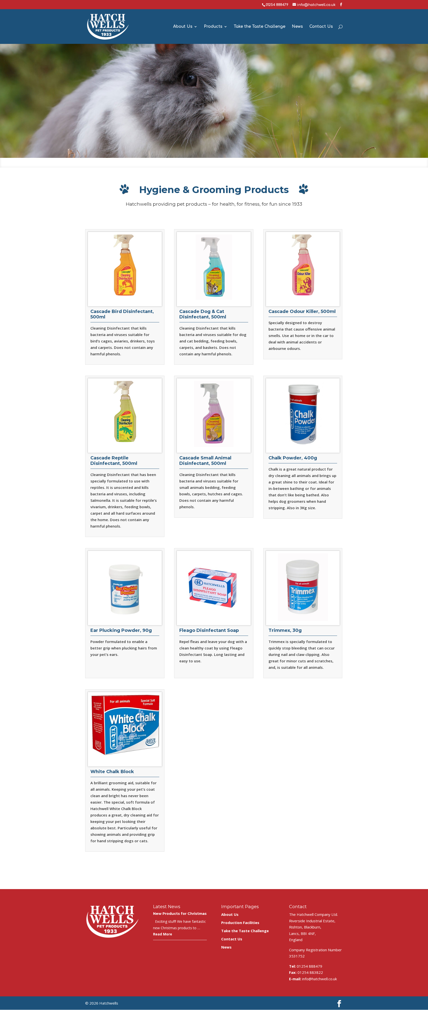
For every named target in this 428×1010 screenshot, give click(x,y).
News (297, 27)
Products (213, 27)
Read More (162, 934)
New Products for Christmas (180, 913)
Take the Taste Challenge (259, 27)
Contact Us (321, 27)
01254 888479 (277, 5)
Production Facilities (240, 922)
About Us (182, 27)
